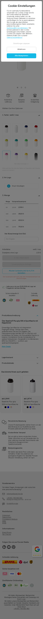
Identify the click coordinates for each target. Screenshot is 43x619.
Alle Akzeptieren (21, 56)
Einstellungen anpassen (21, 43)
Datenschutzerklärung (14, 37)
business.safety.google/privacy (17, 28)
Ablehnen (21, 49)
